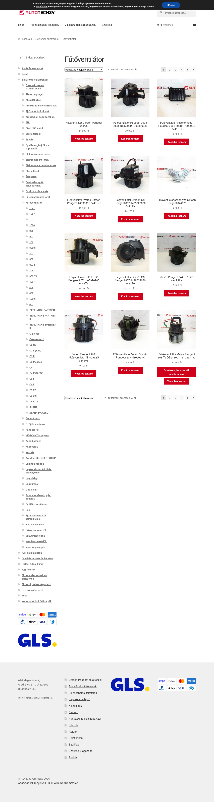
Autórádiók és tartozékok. (40, 116)
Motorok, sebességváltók (36, 584)
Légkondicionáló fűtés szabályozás (38, 471)
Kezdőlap (27, 38)
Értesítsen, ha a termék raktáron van (177, 372)
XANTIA (33, 401)
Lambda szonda (35, 463)
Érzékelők (31, 176)
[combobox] (176, 13)
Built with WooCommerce (63, 783)
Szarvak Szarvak (35, 524)
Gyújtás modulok (35, 424)
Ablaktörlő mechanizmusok (41, 105)
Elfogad (171, 5)
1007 (32, 213)
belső (25, 74)
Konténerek (28, 569)
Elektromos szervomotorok (41, 165)
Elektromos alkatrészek (46, 38)
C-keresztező (36, 339)
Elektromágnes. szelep (38, 154)
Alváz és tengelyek (32, 68)
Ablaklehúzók (33, 99)
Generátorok (33, 418)
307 (31, 259)
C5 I (31, 378)
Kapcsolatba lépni (79, 699)
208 (31, 242)
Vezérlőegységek (35, 547)
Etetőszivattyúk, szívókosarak (35, 183)
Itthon (21, 25)
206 (31, 230)
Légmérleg (32, 478)
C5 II (31, 384)
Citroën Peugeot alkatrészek (85, 680)
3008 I (32, 247)
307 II (32, 264)
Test (24, 595)
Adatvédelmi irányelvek (82, 686)
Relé (28, 509)
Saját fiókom (76, 738)
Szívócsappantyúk (36, 530)
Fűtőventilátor (34, 202)
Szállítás (107, 25)
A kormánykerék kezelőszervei (35, 87)
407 (31, 293)
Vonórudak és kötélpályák (36, 601)
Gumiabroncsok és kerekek (37, 558)
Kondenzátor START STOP (41, 458)
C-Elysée (34, 333)
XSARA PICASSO (38, 412)
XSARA (33, 407)
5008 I (32, 298)
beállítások (41, 6)
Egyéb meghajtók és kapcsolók (37, 146)
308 (31, 270)
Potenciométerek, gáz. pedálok (38, 496)
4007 (32, 281)
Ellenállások (32, 171)
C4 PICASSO (36, 373)
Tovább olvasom (176, 381)
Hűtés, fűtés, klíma (32, 564)
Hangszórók (32, 429)
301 (31, 253)
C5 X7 (32, 390)
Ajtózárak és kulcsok (37, 111)
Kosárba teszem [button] (84, 138)
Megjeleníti (32, 489)
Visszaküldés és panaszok (80, 25)
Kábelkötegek (33, 441)
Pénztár (73, 725)
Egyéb (29, 139)
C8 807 (33, 395)
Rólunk (73, 731)
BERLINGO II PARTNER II (42, 317)
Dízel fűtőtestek (34, 128)
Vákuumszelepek (35, 535)
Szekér (73, 757)
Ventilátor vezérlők (36, 541)
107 (31, 219)
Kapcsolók (32, 446)
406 (31, 287)
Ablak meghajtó (34, 94)
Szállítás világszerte (80, 751)
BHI (28, 122)
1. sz (32, 208)
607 (31, 304)
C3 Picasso (35, 361)
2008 (32, 225)
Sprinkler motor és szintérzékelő (36, 517)
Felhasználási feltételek (45, 25)
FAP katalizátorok (32, 552)
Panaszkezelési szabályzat (85, 718)
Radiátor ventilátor (36, 504)
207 (31, 236)
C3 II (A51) (35, 350)
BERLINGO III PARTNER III (42, 326)
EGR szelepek (33, 133)
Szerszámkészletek (32, 590)
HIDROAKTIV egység (37, 435)
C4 (30, 367)
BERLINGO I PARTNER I (42, 310)
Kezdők (30, 452)
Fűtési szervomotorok (38, 197)
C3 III (32, 356)
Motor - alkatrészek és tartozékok (34, 577)
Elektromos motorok (37, 159)
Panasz (73, 712)
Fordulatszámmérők (37, 191)
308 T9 (33, 276)
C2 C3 (32, 344)
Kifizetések (75, 706)
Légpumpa (32, 483)
